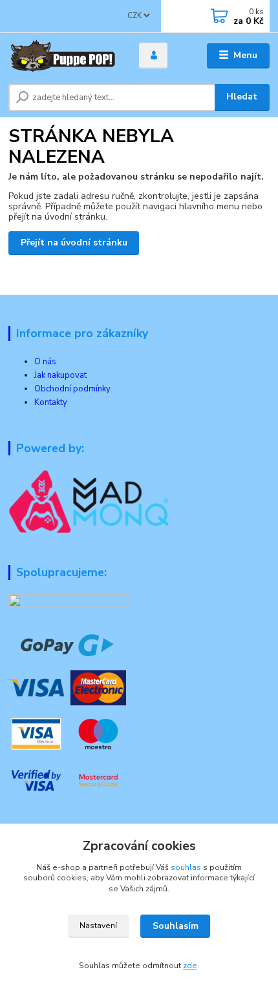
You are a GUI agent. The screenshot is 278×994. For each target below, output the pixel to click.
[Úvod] (62, 56)
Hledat (241, 96)
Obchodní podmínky (72, 389)
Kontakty (50, 402)
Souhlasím (175, 926)
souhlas (186, 867)
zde (190, 965)
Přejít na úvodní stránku (74, 242)
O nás (45, 362)
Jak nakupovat (60, 375)
